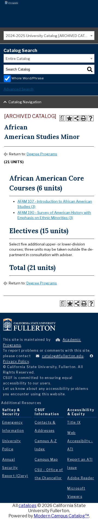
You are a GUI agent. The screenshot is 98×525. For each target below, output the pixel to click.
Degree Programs (42, 154)
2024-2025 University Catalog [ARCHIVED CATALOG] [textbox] (50, 36)
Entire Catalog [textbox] (18, 58)
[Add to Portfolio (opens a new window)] (69, 118)
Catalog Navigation (24, 102)
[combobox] (49, 35)
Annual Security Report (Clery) (15, 467)
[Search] (89, 69)
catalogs (27, 505)
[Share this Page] (76, 118)
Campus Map (46, 459)
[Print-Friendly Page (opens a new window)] (84, 118)
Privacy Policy (16, 361)
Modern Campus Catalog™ (61, 515)
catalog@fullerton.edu (63, 356)
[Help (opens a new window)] (91, 118)
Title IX (74, 422)
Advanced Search (18, 89)
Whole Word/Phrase (27, 78)
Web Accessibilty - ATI (80, 441)
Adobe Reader (80, 478)
